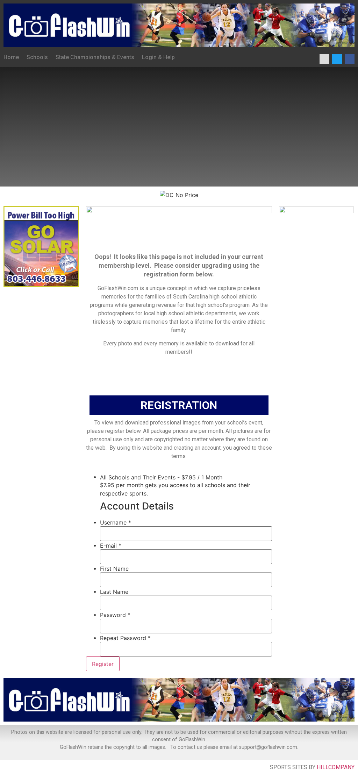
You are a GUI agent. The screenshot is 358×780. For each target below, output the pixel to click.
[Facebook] (350, 59)
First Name (114, 568)
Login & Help (158, 57)
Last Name (114, 592)
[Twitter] (337, 59)
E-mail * (110, 545)
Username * (115, 522)
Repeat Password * (125, 638)
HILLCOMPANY (336, 767)
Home (11, 57)
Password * (115, 615)
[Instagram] (324, 59)
